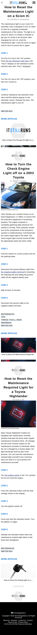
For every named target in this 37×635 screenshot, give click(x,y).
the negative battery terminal (12, 272)
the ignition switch (12, 475)
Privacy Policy (23, 622)
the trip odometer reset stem (17, 61)
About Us (6, 620)
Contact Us (22, 620)
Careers (30, 620)
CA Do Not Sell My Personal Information (18, 624)
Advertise (14, 620)
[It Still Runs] (18, 2)
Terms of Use (12, 622)
